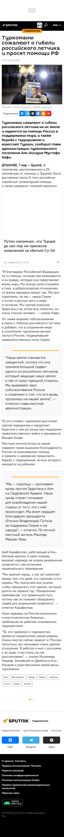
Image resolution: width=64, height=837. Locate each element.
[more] (58, 262)
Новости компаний (12, 770)
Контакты (20, 761)
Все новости (18, 677)
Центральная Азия (35, 730)
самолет (54, 677)
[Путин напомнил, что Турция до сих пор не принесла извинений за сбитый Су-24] (32, 214)
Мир (5, 677)
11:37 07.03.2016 (11, 60)
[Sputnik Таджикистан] (11, 26)
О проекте (8, 761)
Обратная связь (11, 793)
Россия (27, 683)
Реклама (36, 765)
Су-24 (6, 683)
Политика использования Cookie (20, 780)
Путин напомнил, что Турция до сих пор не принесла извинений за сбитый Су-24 (29, 246)
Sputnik (8, 107)
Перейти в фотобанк (42, 107)
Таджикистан (11, 730)
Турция (31, 677)
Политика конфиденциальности (20, 775)
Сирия (42, 677)
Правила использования (16, 765)
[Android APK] (13, 803)
